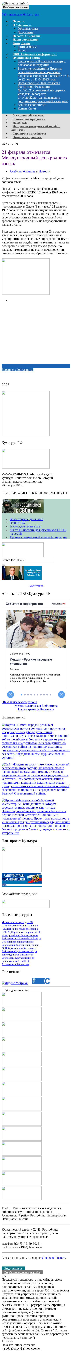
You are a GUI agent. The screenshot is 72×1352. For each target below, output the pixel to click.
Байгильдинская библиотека (17, 954)
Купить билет (27, 108)
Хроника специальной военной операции (38, 537)
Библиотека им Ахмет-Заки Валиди (21, 938)
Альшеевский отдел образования (20, 928)
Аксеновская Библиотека (15, 964)
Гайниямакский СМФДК (15, 961)
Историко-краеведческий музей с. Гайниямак (35, 128)
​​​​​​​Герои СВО (17, 522)
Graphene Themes (53, 1257)
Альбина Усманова (22, 171)
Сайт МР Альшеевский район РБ (20, 925)
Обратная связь (28, 28)
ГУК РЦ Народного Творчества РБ (21, 931)
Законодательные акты (25, 526)
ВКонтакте (36, 586)
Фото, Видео (21, 43)
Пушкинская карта (26, 57)
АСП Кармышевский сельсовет (19, 948)
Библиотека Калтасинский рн (18, 957)
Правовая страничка (27, 137)
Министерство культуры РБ (17, 922)
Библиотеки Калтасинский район (20, 944)
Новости (44, 171)
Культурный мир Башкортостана (20, 935)
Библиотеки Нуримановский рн (19, 951)
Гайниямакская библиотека (20, 14)
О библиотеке (22, 25)
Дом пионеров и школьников (18, 941)
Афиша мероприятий (32, 104)
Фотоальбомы (27, 46)
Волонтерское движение (26, 519)
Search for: (8, 560)
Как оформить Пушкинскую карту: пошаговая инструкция (42, 63)
